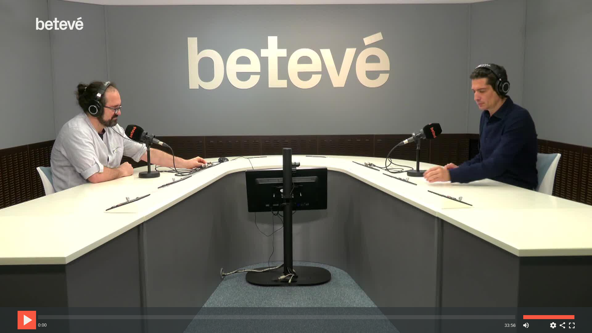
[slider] (276, 317)
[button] (296, 167)
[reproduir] (27, 320)
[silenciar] (526, 323)
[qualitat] (553, 323)
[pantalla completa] (571, 323)
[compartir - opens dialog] (562, 323)
